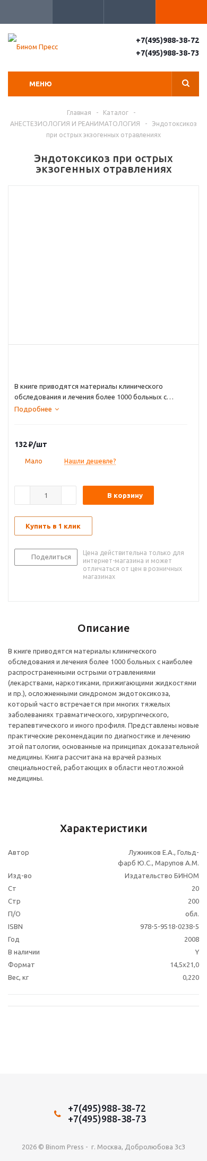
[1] (19, 363)
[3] (39, 363)
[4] (50, 363)
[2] (29, 363)
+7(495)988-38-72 (167, 40)
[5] (60, 363)
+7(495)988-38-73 (167, 53)
